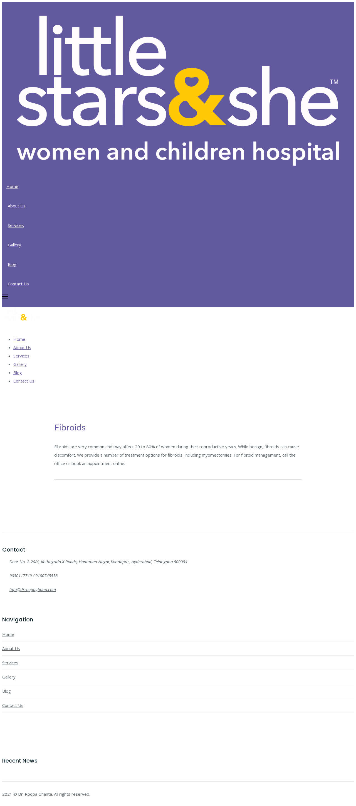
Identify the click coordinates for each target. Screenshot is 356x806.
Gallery (14, 245)
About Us (17, 206)
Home (12, 186)
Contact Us (18, 283)
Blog (12, 264)
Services (16, 225)
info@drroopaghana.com (32, 589)
